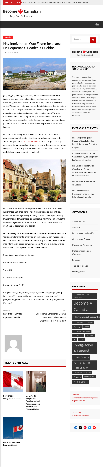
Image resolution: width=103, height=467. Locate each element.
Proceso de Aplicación (82, 245)
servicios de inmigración (82, 373)
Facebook (90, 335)
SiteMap (75, 394)
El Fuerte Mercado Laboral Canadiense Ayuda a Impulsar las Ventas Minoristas (85, 156)
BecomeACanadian (32, 141)
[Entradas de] (3, 53)
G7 (75, 339)
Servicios (76, 260)
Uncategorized (78, 272)
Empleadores (78, 335)
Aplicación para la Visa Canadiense (81, 296)
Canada (77, 327)
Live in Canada (81, 357)
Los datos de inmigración (83, 233)
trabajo (77, 377)
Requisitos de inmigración (82, 365)
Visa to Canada (89, 376)
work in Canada (81, 382)
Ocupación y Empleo (81, 239)
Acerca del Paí (78, 222)
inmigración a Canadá (83, 348)
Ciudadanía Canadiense (82, 331)
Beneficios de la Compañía (83, 323)
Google (81, 339)
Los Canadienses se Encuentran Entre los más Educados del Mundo (83, 194)
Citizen (86, 327)
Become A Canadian (83, 306)
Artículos (8, 37)
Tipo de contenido (80, 266)
